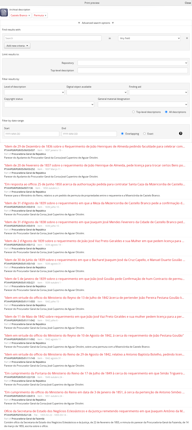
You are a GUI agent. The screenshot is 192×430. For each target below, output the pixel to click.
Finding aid (135, 86)
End (64, 128)
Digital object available (79, 86)
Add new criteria (16, 45)
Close (188, 2)
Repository (68, 63)
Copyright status (13, 99)
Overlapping (132, 133)
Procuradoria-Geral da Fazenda (28, 418)
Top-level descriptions (148, 112)
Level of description (15, 86)
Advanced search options (96, 23)
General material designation (114, 99)
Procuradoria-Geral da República (29, 153)
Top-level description (62, 70)
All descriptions (177, 112)
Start (7, 128)
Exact (150, 133)
